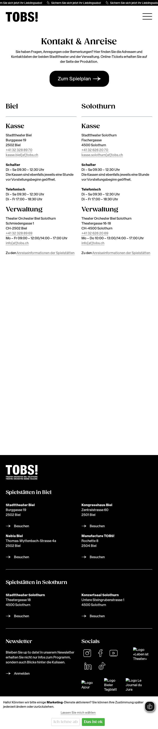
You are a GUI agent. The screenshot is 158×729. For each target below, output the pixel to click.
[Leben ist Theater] (142, 654)
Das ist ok (93, 722)
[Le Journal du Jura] (136, 685)
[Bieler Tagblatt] (112, 685)
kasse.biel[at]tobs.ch (22, 155)
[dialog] (79, 712)
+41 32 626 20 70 (95, 150)
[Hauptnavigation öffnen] (147, 16)
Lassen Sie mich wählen (78, 712)
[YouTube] (113, 653)
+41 (9, 150)
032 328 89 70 (25, 377)
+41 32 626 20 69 (94, 233)
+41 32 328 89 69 (19, 233)
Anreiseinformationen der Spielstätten (45, 253)
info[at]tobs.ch (17, 243)
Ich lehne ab (65, 722)
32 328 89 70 (22, 150)
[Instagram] (87, 653)
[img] (22, 17)
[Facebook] (100, 653)
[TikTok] (101, 666)
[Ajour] (90, 684)
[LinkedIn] (88, 666)
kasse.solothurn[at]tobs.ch (102, 155)
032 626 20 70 (25, 408)
